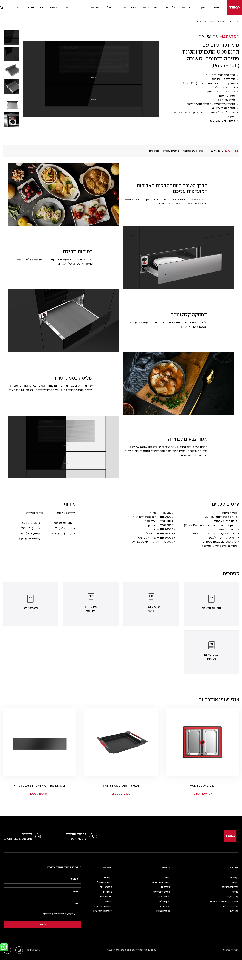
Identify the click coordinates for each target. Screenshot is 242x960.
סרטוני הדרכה (34, 7)
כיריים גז (165, 887)
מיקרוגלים (111, 7)
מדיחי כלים (150, 7)
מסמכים (154, 151)
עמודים (234, 867)
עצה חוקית (232, 897)
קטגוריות (165, 867)
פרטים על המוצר (193, 151)
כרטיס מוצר (30, 608)
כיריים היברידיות (161, 892)
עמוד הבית (234, 22)
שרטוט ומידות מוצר (151, 608)
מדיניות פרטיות (230, 887)
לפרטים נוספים (202, 794)
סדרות (95, 7)
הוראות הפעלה (211, 608)
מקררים (200, 7)
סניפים (52, 7)
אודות (66, 7)
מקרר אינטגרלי (104, 882)
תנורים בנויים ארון (103, 906)
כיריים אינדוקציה (161, 882)
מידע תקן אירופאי (91, 608)
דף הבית (233, 878)
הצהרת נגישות (230, 906)
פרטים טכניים (171, 151)
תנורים (215, 7)
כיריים (186, 7)
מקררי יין (107, 892)
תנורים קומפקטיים (102, 911)
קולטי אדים (169, 7)
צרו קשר (14, 7)
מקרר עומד (106, 887)
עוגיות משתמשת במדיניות (224, 901)
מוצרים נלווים (217, 22)
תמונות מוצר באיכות (211, 657)
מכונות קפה (130, 7)
